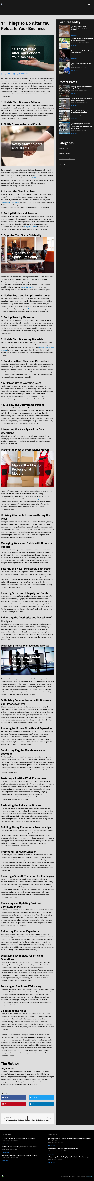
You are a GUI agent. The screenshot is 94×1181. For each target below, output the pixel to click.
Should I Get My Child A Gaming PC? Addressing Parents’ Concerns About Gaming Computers (69, 1139)
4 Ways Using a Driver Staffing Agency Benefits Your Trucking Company (69, 1157)
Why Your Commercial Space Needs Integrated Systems (81, 87)
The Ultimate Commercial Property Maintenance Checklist (81, 99)
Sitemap (89, 1176)
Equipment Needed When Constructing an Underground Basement (79, 28)
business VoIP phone (33, 178)
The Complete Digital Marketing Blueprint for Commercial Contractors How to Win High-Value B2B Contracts (81, 125)
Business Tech (63, 148)
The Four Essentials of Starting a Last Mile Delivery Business (82, 39)
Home (30, 74)
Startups (62, 164)
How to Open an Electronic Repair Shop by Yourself (63, 1148)
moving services (40, 499)
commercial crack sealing (10, 202)
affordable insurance (31, 309)
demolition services (28, 287)
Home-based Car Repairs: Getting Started (81, 64)
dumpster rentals (30, 227)
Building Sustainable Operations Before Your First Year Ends (80, 112)
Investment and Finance (67, 159)
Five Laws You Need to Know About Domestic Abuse (81, 52)
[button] (89, 4)
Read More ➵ (74, 35)
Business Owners (64, 154)
